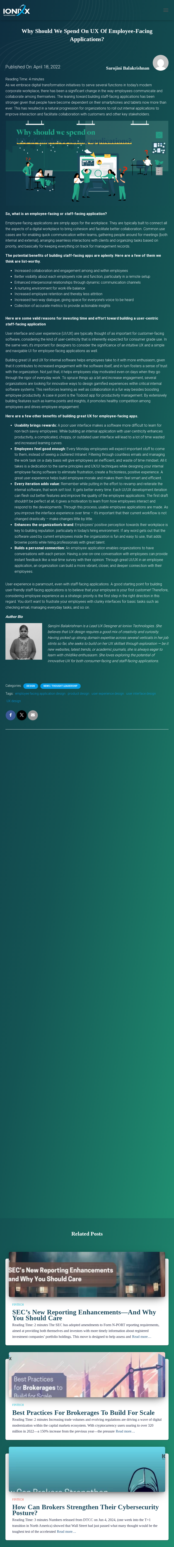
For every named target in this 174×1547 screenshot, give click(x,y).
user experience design (108, 693)
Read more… (141, 1337)
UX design (14, 701)
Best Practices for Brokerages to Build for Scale (83, 1412)
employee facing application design (40, 693)
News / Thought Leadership (60, 686)
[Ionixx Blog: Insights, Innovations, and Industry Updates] (18, 10)
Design (31, 686)
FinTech (18, 1304)
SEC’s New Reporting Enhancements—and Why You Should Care (84, 1315)
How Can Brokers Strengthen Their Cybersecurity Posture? (85, 1510)
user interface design (141, 693)
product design (78, 693)
